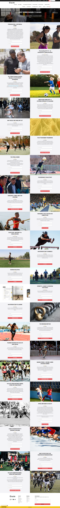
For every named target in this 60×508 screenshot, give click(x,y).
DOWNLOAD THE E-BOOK (45, 191)
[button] (4, 507)
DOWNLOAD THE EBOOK (15, 399)
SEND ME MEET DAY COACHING (15, 209)
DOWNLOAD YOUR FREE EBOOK (45, 115)
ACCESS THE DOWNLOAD (15, 133)
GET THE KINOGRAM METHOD (45, 338)
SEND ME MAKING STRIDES (45, 379)
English (51, 0)
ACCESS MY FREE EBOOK (45, 152)
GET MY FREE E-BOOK (45, 468)
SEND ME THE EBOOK (15, 46)
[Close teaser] (7, 505)
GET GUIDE (15, 281)
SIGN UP (42, 504)
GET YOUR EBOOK (45, 424)
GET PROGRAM (15, 357)
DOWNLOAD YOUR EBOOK (15, 172)
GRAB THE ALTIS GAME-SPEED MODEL (15, 490)
